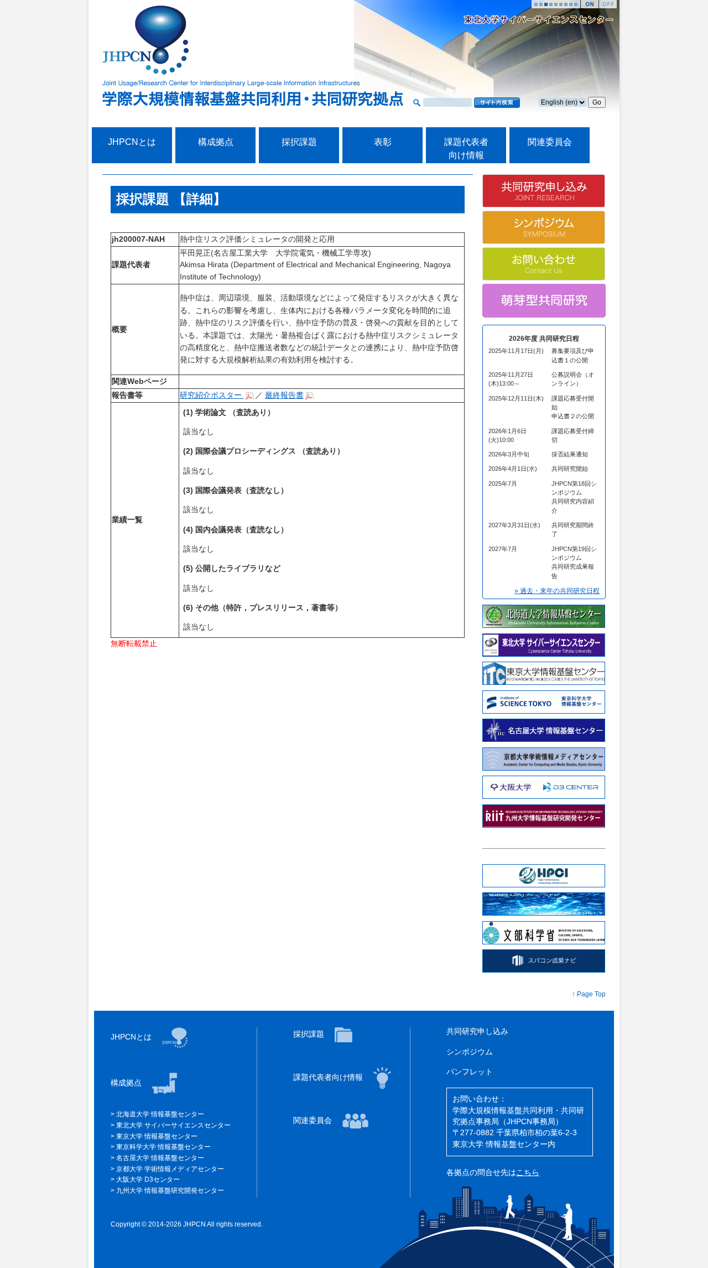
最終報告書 (284, 395)
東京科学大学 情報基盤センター (163, 1147)
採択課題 (299, 142)
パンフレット (469, 1072)
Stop (608, 4)
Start (589, 4)
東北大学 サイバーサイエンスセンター (173, 1125)
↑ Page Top (589, 994)
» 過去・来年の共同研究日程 (557, 591)
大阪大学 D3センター (148, 1179)
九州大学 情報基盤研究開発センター (170, 1190)
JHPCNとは (132, 142)
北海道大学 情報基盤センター (160, 1114)
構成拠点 (215, 142)
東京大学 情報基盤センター (156, 1136)
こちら (527, 1172)
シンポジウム (469, 1052)
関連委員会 (550, 142)
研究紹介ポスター (212, 395)
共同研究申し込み (477, 1031)
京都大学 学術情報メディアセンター (170, 1169)
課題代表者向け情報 (329, 1077)
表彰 (383, 142)
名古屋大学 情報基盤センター (160, 1158)
